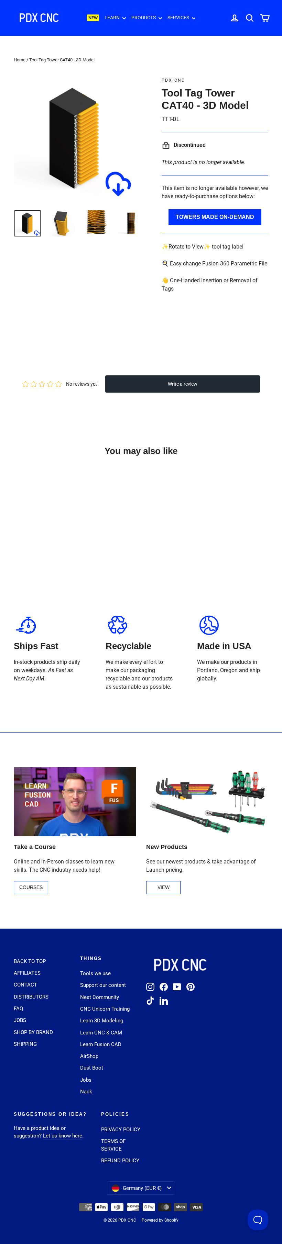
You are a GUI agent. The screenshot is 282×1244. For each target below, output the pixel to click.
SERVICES (178, 17)
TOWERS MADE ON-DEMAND (215, 217)
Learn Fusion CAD (100, 1044)
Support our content (103, 985)
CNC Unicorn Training (105, 1009)
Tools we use (95, 973)
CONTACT (25, 985)
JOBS (20, 1020)
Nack (86, 1092)
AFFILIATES (27, 973)
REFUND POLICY (120, 1160)
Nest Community (99, 997)
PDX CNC (173, 80)
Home (19, 59)
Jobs (85, 1080)
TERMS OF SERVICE (113, 1145)
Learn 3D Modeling (101, 1021)
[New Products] (207, 801)
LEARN (113, 17)
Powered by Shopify (160, 1220)
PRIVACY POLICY (120, 1129)
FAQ (18, 1008)
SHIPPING (25, 1044)
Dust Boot (91, 1068)
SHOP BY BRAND (33, 1032)
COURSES (31, 887)
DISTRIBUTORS (31, 997)
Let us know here (62, 1136)
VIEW (164, 887)
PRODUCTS (144, 17)
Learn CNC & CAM (101, 1033)
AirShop (89, 1056)
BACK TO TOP (30, 961)
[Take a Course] (75, 801)
